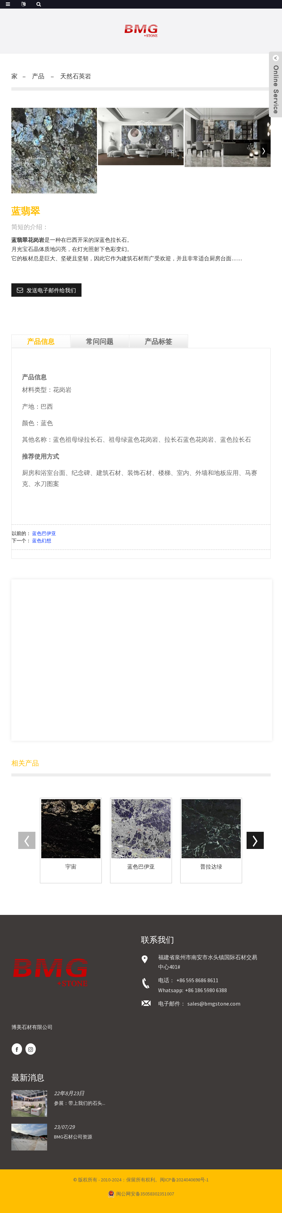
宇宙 (70, 866)
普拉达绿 (211, 866)
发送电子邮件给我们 (51, 290)
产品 (38, 76)
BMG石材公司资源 (73, 1137)
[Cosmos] (70, 828)
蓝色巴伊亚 (44, 533)
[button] (263, 151)
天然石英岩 (75, 76)
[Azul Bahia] (141, 828)
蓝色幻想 (41, 540)
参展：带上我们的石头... (79, 1103)
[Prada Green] (211, 828)
